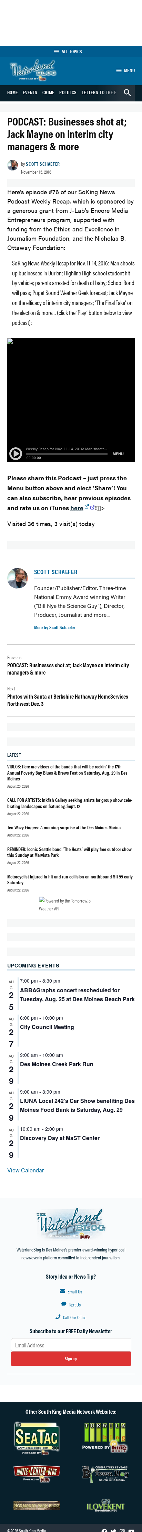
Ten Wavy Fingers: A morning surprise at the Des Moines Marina (64, 827)
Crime (48, 92)
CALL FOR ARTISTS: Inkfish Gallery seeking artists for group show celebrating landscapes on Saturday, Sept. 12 (69, 802)
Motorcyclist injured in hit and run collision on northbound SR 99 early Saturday (70, 879)
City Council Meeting (47, 1027)
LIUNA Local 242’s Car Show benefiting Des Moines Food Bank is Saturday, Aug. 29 (77, 1105)
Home (12, 92)
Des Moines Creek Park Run (56, 1064)
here (76, 507)
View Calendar (25, 1170)
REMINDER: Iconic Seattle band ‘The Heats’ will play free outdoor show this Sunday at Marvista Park (69, 851)
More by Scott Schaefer (54, 627)
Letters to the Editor (105, 92)
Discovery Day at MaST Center (60, 1138)
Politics (68, 92)
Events (30, 92)
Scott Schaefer (43, 163)
